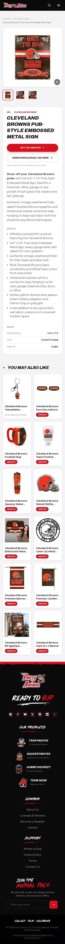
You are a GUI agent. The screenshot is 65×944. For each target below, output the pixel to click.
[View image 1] (8, 95)
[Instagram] (11, 714)
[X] (33, 714)
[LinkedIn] (47, 714)
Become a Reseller (32, 821)
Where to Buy (33, 848)
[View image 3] (32, 95)
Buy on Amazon (30, 147)
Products (7, 18)
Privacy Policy (32, 854)
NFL (9, 112)
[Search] (49, 5)
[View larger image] (32, 57)
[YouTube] (25, 714)
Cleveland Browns (25, 112)
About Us (32, 809)
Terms (32, 860)
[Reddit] (40, 714)
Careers (33, 827)
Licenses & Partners (32, 815)
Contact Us (33, 866)
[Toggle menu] (58, 5)
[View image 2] (20, 95)
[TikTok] (18, 714)
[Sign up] (54, 905)
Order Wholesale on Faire (30, 158)
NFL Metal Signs (21, 18)
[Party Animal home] (15, 5)
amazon (42, 415)
